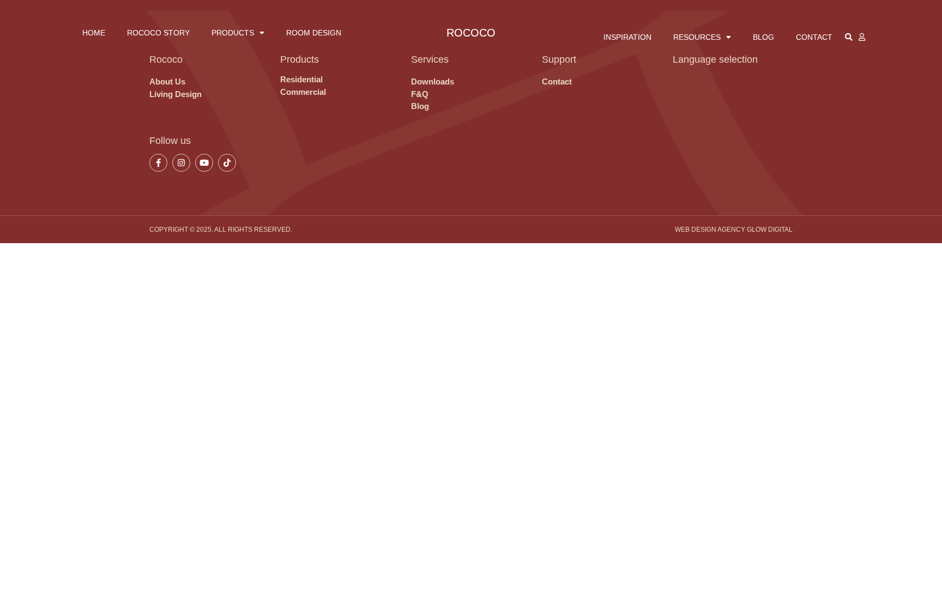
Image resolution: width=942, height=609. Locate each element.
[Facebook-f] (158, 163)
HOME (93, 32)
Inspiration (627, 37)
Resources (697, 37)
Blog (763, 37)
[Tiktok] (227, 163)
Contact (814, 37)
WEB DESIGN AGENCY (710, 229)
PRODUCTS (233, 32)
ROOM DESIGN (313, 32)
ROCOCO (471, 33)
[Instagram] (181, 163)
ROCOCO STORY (158, 32)
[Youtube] (204, 163)
